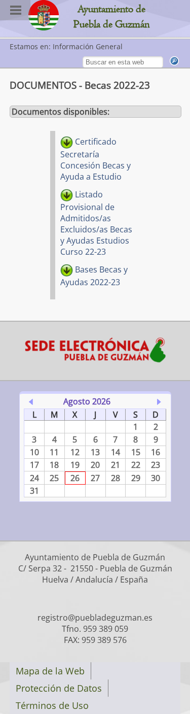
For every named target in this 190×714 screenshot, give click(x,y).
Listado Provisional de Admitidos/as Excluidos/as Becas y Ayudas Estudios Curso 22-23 (96, 223)
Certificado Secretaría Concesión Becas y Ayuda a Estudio (95, 159)
